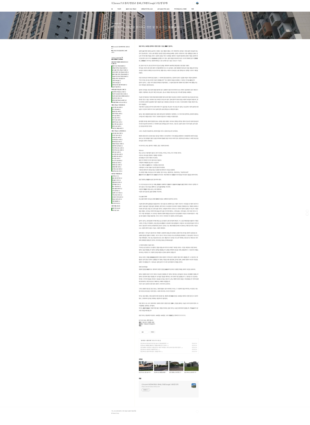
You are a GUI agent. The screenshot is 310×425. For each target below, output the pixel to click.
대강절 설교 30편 (116, 162)
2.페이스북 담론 (116, 82)
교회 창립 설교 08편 (117, 107)
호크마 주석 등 (116, 203)
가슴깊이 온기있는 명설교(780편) (120, 76)
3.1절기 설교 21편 (117, 135)
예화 (192, 9)
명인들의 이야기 (116, 180)
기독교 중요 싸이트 (117, 195)
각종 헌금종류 (116, 201)
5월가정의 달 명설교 (117, 146)
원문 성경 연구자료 (117, 178)
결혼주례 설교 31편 (117, 122)
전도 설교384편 (116, 109)
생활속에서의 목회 (117, 182)
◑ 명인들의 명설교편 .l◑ (118, 89)
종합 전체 (149, 340)
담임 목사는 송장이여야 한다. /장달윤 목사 (151, 351)
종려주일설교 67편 (117, 141)
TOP (197, 411)
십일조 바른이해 (116, 87)
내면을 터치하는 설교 (147, 9)
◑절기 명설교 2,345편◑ (118, 131)
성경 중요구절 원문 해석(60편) (119, 85)
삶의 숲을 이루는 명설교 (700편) (120, 70)
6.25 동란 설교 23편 (117, 154)
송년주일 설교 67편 (117, 171)
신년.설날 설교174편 (117, 133)
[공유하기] (145, 332)
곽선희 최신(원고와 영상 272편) (120, 94)
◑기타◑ (143, 340)
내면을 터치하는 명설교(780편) (119, 68)
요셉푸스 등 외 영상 (117, 193)
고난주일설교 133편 (117, 139)
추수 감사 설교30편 (117, 160)
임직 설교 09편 (116, 115)
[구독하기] (307, 214)
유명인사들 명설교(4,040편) (119, 100)
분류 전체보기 (117, 59)
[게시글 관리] (147, 332)
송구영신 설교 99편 (117, 169)
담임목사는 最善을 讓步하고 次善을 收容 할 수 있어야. (154, 345)
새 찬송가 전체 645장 (117, 197)
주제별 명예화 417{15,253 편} (119, 102)
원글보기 (152, 324)
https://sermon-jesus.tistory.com (151, 386)
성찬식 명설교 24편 (117, 113)
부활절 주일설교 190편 (118, 143)
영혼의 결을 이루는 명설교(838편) (120, 74)
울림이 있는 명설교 (131, 9)
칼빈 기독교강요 (116, 186)
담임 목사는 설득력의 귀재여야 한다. (149, 349)
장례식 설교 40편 (116, 126)
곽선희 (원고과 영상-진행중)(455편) (120, 96)
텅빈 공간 (115, 210)
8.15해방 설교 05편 (117, 156)
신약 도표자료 (116, 190)
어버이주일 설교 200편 (118, 150)
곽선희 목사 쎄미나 (117, 98)
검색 (193, 3)
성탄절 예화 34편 (116, 167)
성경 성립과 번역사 (117, 188)
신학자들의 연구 (116, 184)
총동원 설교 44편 (116, 111)
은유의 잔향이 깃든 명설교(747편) (120, 72)
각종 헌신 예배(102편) (117, 128)
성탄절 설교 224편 (117, 164)
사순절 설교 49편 (116, 137)
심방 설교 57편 (116, 118)
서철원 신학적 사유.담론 (118, 78)
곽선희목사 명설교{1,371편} (119, 92)
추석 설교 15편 (116, 158)
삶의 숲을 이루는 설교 (163, 9)
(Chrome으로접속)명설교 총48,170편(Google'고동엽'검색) (139, 3)
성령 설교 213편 (116, 152)
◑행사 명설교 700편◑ (118, 105)
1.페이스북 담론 (116, 80)
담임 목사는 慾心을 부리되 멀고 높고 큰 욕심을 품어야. (154, 343)
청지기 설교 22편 (116, 120)
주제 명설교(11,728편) (180, 9)
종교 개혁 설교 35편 (117, 124)
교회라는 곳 (115, 176)
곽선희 (119, 9)
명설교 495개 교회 (117, 199)
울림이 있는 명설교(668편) (118, 66)
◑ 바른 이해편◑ (116, 173)
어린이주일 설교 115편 (118, 148)
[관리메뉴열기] (307, 211)
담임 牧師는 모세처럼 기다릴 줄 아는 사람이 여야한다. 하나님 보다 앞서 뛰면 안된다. (161, 347)
